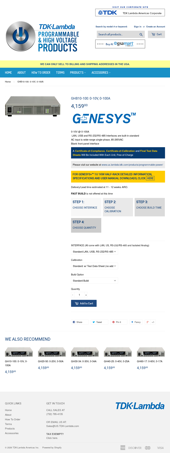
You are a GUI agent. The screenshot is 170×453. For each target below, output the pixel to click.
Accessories (100, 72)
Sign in (137, 26)
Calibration (76, 260)
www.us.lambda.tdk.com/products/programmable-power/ (132, 164)
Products (77, 72)
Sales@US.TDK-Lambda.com (62, 426)
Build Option (77, 274)
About (21, 72)
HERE (150, 178)
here (54, 438)
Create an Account (155, 26)
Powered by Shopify (52, 447)
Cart (159, 34)
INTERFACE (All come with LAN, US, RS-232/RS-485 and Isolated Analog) (110, 245)
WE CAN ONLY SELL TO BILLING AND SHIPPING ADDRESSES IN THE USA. (85, 64)
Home (8, 72)
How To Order (41, 72)
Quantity (75, 289)
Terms (60, 72)
